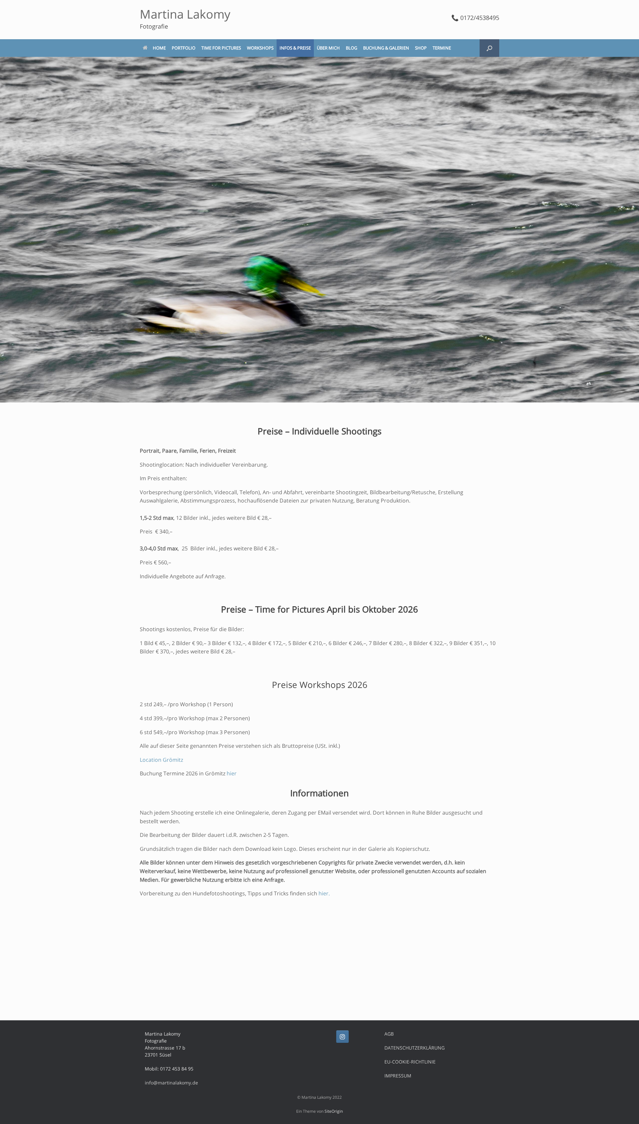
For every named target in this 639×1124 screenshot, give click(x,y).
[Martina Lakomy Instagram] (342, 1036)
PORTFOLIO (183, 48)
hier (232, 773)
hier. (324, 893)
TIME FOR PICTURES (221, 48)
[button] (489, 48)
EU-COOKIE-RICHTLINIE (410, 1062)
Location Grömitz (161, 759)
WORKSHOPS (260, 48)
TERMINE (442, 48)
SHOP (421, 48)
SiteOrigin (333, 1111)
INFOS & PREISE (295, 48)
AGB (389, 1034)
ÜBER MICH (328, 48)
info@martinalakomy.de (171, 1082)
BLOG (351, 48)
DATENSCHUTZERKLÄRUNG (414, 1048)
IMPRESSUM (397, 1075)
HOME (159, 48)
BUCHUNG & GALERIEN (386, 48)
